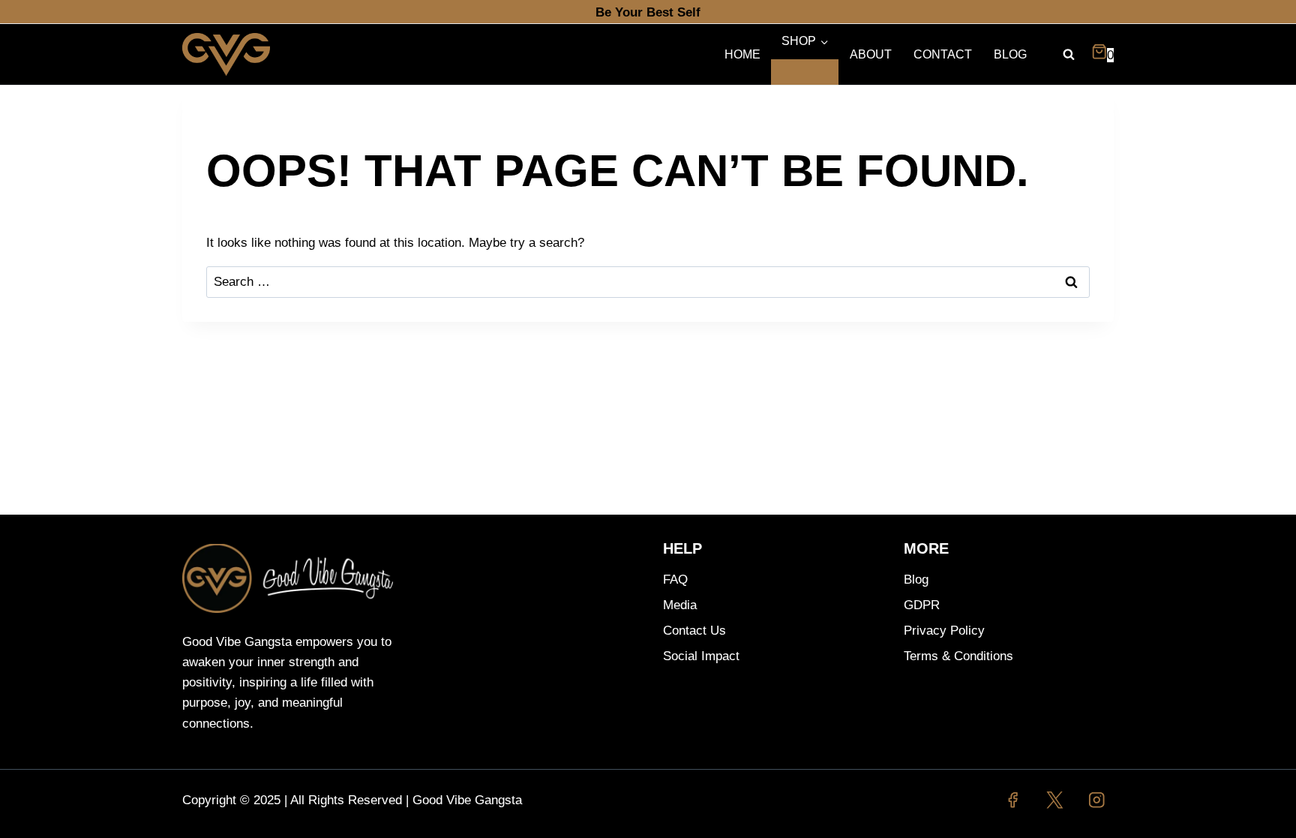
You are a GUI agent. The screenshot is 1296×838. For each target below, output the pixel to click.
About (871, 54)
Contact (943, 54)
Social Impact (701, 656)
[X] (1055, 800)
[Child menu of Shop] (804, 72)
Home (742, 54)
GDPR (922, 605)
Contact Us (694, 630)
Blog (1010, 54)
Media (680, 605)
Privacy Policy (944, 630)
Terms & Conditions (958, 656)
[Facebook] (1013, 800)
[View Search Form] (1069, 55)
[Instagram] (1097, 800)
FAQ (675, 579)
